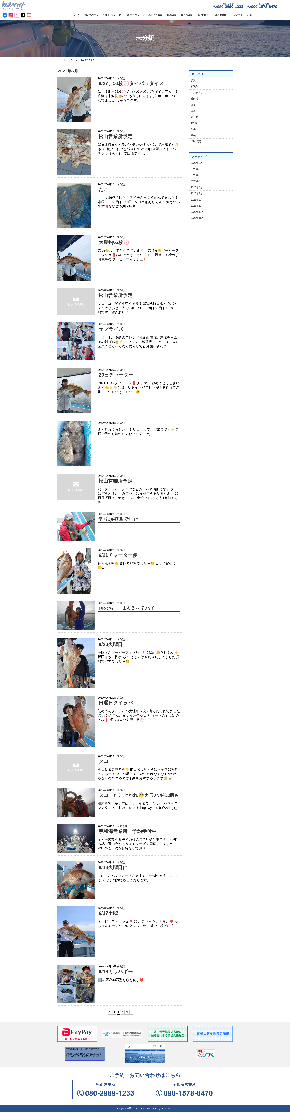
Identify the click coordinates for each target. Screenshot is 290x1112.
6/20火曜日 (111, 644)
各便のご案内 (155, 15)
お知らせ (122, 826)
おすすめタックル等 (241, 15)
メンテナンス (198, 92)
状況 (193, 80)
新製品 (194, 86)
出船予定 (196, 141)
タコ (104, 761)
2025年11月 (197, 218)
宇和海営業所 (219, 15)
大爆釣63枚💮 (114, 242)
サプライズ (111, 329)
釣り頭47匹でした (119, 519)
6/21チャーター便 (118, 555)
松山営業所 (202, 15)
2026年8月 (197, 162)
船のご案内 (186, 15)
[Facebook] (4, 15)
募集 (193, 104)
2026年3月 (197, 193)
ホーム (76, 15)
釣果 (193, 129)
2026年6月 (197, 175)
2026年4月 (197, 187)
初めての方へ (91, 15)
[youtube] (29, 15)
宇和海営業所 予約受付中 (128, 831)
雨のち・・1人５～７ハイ (127, 608)
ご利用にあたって (112, 15)
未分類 (121, 78)
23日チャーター (116, 375)
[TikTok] (23, 15)
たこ (104, 189)
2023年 (84, 60)
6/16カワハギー (116, 971)
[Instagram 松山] (10, 15)
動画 (193, 135)
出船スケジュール (135, 15)
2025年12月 (197, 211)
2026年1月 (197, 205)
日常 (193, 110)
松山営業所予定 (115, 136)
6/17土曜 (108, 913)
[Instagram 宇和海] (16, 15)
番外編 (194, 98)
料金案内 (171, 15)
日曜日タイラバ (116, 702)
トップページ (70, 60)
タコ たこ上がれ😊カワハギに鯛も (139, 795)
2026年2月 (197, 199)
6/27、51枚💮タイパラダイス (131, 83)
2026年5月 (197, 181)
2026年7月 (197, 169)
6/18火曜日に (113, 867)
